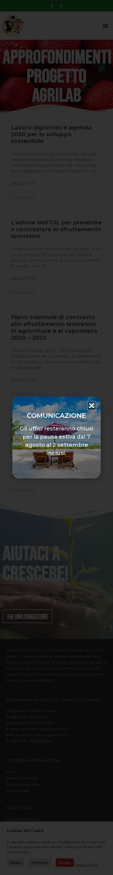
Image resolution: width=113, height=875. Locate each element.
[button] (91, 405)
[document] (56, 437)
